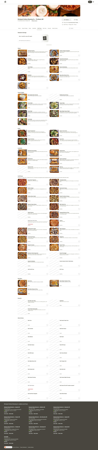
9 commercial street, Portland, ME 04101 (11, 429)
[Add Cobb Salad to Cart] (47, 123)
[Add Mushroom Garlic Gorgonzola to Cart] (47, 257)
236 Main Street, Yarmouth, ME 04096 (60, 429)
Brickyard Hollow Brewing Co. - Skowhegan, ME (37, 426)
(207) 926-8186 (32, 418)
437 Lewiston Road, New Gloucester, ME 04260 (37, 419)
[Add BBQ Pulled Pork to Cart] (79, 209)
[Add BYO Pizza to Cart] (79, 274)
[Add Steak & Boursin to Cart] (47, 217)
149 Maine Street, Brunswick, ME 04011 (60, 409)
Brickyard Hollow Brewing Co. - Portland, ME (12, 426)
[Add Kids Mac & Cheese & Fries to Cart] (47, 293)
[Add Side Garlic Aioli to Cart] (79, 373)
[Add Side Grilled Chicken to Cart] (79, 398)
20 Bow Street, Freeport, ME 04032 (10, 419)
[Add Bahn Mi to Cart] (79, 171)
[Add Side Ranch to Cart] (79, 341)
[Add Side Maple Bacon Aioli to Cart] (47, 365)
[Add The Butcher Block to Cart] (79, 184)
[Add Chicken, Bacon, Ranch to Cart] (47, 200)
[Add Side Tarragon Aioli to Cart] (79, 365)
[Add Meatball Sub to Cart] (47, 163)
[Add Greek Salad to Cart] (47, 115)
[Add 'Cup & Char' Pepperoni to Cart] (47, 184)
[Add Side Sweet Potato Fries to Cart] (79, 325)
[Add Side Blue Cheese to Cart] (47, 349)
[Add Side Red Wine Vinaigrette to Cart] (47, 398)
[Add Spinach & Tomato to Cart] (47, 249)
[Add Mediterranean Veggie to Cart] (47, 233)
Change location (34, 20)
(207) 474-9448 (32, 428)
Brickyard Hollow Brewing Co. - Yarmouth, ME (61, 426)
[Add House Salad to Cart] (47, 107)
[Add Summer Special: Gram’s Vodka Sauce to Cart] (79, 265)
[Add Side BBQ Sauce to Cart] (47, 357)
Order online (11, 413)
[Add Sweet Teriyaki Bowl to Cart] (47, 135)
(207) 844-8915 (56, 408)
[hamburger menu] (93, 2)
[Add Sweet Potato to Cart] (79, 249)
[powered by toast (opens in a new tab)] (8, 447)
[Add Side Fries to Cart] (47, 325)
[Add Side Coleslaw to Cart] (47, 333)
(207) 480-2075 (7, 408)
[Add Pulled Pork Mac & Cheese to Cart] (79, 200)
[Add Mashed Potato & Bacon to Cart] (47, 209)
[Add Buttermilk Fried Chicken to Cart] (47, 155)
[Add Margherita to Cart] (79, 241)
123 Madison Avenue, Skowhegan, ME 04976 (37, 429)
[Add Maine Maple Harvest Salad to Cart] (79, 115)
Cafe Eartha (6, 436)
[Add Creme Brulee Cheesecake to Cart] (47, 313)
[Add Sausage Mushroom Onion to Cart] (79, 217)
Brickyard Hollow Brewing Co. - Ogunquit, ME (61, 416)
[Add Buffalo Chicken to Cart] (47, 192)
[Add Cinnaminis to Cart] (79, 305)
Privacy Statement (23, 447)
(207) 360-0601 (56, 418)
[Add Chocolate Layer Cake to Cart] (47, 305)
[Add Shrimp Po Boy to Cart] (47, 171)
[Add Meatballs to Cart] (47, 79)
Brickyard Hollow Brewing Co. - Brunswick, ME (61, 407)
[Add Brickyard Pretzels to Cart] (47, 55)
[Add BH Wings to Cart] (47, 63)
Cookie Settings (31, 447)
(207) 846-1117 (7, 437)
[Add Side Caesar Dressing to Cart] (47, 382)
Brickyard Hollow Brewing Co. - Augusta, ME (12, 407)
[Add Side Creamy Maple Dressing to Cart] (79, 382)
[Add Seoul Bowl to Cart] (79, 143)
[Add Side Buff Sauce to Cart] (79, 349)
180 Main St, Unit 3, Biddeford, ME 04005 (36, 409)
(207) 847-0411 (56, 428)
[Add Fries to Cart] (47, 87)
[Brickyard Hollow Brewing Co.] (5, 2)
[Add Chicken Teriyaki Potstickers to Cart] (79, 55)
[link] (19, 28)
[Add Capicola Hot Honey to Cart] (79, 192)
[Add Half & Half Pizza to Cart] (47, 274)
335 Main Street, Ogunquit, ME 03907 (60, 419)
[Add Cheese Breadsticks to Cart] (79, 71)
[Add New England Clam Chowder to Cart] (47, 99)
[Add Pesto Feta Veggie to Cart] (79, 257)
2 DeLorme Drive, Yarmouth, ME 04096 (11, 439)
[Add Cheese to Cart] (79, 225)
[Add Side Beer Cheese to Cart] (79, 333)
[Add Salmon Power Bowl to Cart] (79, 135)
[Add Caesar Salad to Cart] (79, 107)
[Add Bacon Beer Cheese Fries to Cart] (79, 79)
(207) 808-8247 (7, 428)
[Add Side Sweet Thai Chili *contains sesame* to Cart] (79, 390)
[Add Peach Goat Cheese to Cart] (47, 241)
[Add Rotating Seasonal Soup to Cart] (79, 99)
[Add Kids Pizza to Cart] (47, 285)
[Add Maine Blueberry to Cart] (79, 233)
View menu (6, 413)
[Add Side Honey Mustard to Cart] (79, 357)
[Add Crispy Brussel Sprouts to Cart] (79, 63)
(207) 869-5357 (7, 418)
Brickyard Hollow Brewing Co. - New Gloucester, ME (38, 416)
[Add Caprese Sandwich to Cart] (79, 163)
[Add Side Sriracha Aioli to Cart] (47, 373)
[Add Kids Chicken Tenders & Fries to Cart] (79, 285)
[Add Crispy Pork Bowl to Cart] (47, 143)
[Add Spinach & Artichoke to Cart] (47, 265)
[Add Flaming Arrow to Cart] (79, 155)
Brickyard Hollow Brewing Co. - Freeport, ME (12, 416)
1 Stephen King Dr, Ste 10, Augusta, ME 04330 (12, 409)
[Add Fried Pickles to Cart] (47, 71)
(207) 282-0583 (32, 408)
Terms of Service (16, 447)
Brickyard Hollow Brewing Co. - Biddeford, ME (37, 407)
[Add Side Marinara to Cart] (47, 341)
